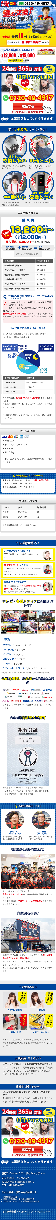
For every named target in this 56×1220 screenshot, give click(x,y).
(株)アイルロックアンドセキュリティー (23, 1173)
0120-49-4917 (16, 1185)
